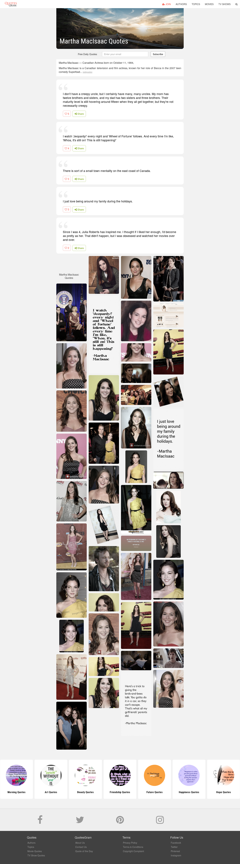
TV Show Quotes (36, 855)
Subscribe (158, 54)
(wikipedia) (87, 72)
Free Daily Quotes (87, 54)
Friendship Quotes (120, 792)
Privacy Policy (130, 842)
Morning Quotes (16, 792)
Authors (181, 4)
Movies (209, 4)
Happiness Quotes (189, 792)
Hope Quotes (223, 792)
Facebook (176, 842)
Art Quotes (51, 792)
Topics (196, 4)
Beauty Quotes (85, 792)
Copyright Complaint (133, 851)
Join (168, 4)
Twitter (174, 847)
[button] (236, 4)
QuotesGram (11, 4)
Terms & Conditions (133, 847)
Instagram (176, 855)
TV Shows (224, 4)
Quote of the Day (84, 851)
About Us (80, 842)
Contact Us (81, 847)
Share (80, 113)
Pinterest (175, 851)
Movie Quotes (34, 851)
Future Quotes (154, 792)
